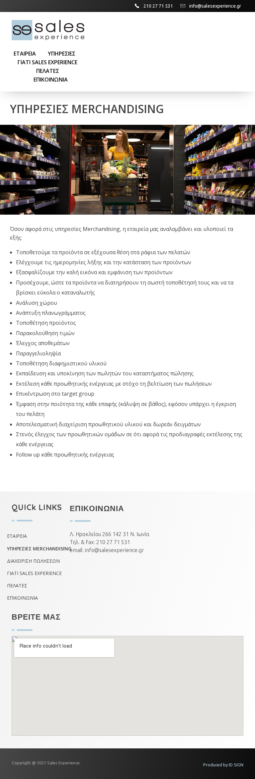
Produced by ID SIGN (223, 764)
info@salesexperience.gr (114, 550)
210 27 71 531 (113, 542)
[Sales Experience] (49, 30)
